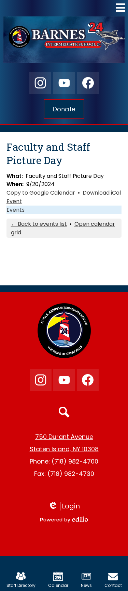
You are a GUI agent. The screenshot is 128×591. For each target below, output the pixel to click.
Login (66, 506)
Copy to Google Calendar (40, 193)
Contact (113, 585)
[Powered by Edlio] (64, 519)
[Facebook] (88, 83)
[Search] (64, 412)
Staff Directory (20, 585)
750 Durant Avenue (64, 436)
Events (15, 210)
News (86, 585)
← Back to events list (39, 224)
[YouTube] (64, 83)
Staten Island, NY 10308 (64, 449)
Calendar (58, 585)
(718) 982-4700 (75, 461)
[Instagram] (40, 83)
